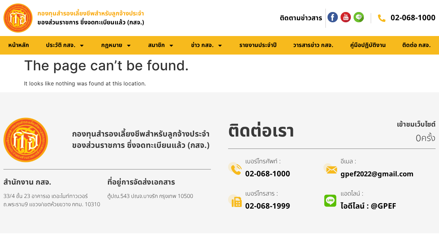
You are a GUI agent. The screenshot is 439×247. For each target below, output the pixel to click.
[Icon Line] (359, 17)
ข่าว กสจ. (202, 45)
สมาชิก (156, 45)
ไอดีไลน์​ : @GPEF (368, 206)
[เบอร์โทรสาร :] (235, 201)
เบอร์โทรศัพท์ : (263, 161)
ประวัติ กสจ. (60, 45)
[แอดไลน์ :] (330, 201)
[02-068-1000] (381, 18)
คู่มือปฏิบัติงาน (368, 45)
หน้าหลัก (18, 45)
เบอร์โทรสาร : (261, 193)
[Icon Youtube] (346, 17)
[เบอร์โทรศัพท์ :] (235, 168)
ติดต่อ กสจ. (416, 45)
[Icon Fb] (333, 17)
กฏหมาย (111, 45)
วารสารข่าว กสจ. (313, 45)
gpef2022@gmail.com (377, 174)
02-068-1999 (267, 206)
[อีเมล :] (330, 168)
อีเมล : (348, 161)
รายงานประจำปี (258, 45)
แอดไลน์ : (352, 193)
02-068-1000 (413, 18)
